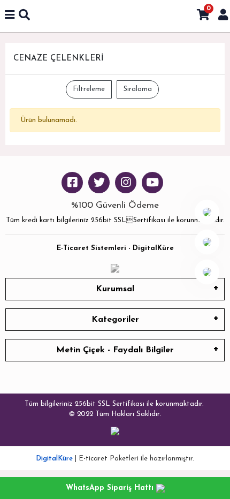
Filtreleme (89, 89)
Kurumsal (115, 289)
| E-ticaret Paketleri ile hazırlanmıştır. (115, 458)
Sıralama (138, 89)
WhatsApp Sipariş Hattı (111, 488)
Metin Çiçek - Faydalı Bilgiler (115, 350)
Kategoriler (115, 319)
